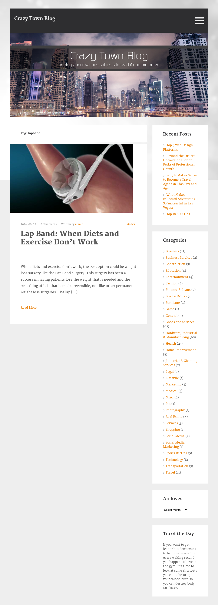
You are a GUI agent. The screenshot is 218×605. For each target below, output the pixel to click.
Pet (168, 404)
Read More (29, 308)
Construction (175, 264)
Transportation (177, 466)
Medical (131, 224)
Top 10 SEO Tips (178, 214)
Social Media (175, 436)
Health (171, 343)
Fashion (172, 283)
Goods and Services (180, 322)
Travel (170, 472)
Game (170, 309)
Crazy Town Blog (34, 19)
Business (172, 251)
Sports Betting (176, 453)
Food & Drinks (176, 296)
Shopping (173, 429)
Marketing (173, 384)
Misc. (170, 397)
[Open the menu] (199, 21)
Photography (175, 410)
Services (172, 423)
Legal (170, 372)
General (172, 316)
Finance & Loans (178, 290)
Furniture (173, 303)
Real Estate (174, 417)
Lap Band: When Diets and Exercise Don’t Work (70, 238)
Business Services (179, 258)
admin (79, 224)
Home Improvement (181, 350)
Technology (174, 460)
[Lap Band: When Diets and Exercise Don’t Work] (71, 178)
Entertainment (177, 277)
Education (173, 271)
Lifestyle (172, 378)
